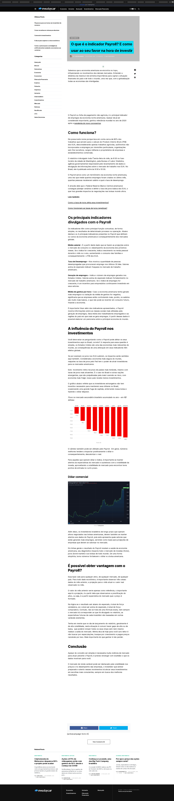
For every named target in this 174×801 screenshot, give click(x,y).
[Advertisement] (99, 98)
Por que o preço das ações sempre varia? (127, 760)
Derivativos (38, 69)
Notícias (37, 107)
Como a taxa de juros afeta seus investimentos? (88, 202)
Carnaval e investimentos (42, 35)
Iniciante (37, 93)
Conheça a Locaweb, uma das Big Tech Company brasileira (100, 761)
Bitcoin (36, 65)
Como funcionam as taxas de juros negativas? (87, 208)
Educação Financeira (41, 79)
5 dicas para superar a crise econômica (47, 40)
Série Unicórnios (39, 117)
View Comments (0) (99, 742)
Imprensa (37, 90)
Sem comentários (110, 56)
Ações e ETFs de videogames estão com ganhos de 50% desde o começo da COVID (72, 762)
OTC (35, 114)
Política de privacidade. (125, 791)
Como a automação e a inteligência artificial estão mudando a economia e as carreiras (47, 48)
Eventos (37, 83)
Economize (38, 76)
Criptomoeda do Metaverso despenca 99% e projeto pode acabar (46, 761)
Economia (37, 72)
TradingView (100, 525)
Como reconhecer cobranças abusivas (46, 30)
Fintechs (37, 86)
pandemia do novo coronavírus (87, 123)
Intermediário (38, 96)
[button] (35, 9)
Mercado (37, 103)
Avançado (37, 62)
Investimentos (74, 37)
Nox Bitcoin (38, 110)
